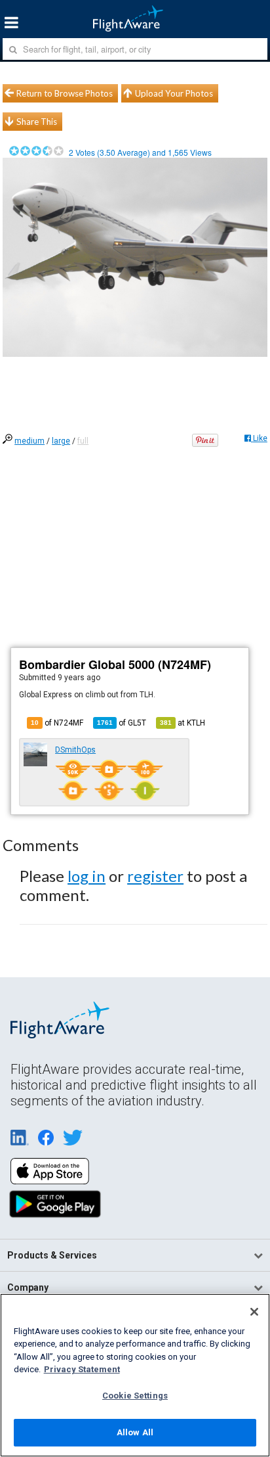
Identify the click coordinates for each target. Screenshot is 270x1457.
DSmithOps (75, 749)
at (182, 723)
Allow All (135, 1432)
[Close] (254, 1311)
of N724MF (57, 723)
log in (87, 875)
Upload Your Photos (174, 93)
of (121, 723)
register (155, 875)
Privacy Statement (82, 1369)
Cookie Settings (135, 1395)
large (61, 441)
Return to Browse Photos (64, 93)
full (82, 441)
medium (29, 441)
